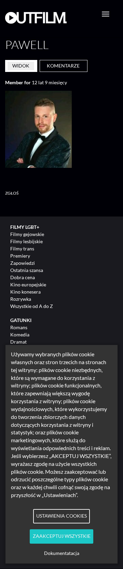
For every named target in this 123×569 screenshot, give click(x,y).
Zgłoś (12, 193)
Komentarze (63, 66)
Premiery (20, 256)
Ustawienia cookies (61, 516)
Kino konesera (25, 292)
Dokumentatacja (61, 553)
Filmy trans (22, 248)
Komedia (19, 334)
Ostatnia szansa (26, 270)
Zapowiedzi (22, 263)
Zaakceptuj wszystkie (62, 536)
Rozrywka (20, 299)
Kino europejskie (28, 284)
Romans (18, 327)
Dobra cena (22, 277)
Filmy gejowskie (27, 234)
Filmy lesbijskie (26, 241)
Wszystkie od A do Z (31, 306)
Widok (20, 66)
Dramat (18, 342)
